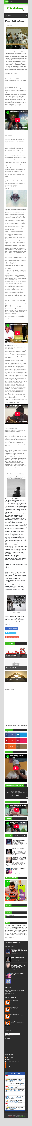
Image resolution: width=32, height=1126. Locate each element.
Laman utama (16, 725)
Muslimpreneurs (8, 994)
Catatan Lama (24, 725)
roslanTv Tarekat (10, 1066)
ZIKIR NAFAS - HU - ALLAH (17, 980)
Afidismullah (14, 1000)
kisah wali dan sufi (18, 927)
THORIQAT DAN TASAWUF (13, 1061)
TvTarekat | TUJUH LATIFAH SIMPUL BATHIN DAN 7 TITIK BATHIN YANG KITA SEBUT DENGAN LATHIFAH (18, 965)
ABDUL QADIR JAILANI (19, 933)
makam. (6, 937)
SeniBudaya (18, 931)
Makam (6, 935)
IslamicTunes (22, 1116)
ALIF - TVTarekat (12, 1087)
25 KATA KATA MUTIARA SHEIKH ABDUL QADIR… (15, 1084)
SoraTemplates (10, 1116)
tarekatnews (10, 931)
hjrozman (9, 1065)
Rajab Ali (8, 1059)
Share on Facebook (12, 628)
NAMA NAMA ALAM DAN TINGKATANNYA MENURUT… (12, 1077)
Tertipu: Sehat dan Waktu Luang (17, 2)
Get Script (10, 1110)
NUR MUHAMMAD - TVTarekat (17, 1104)
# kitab (9, 933)
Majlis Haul (11, 934)
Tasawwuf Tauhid (8, 25)
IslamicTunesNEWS (9, 993)
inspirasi (18, 934)
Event (25, 931)
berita (25, 930)
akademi (20, 930)
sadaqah (11, 937)
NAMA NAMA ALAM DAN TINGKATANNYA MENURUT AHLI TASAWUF (19, 950)
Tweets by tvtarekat (9, 915)
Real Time (14, 1110)
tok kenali (12, 935)
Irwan (13, 1021)
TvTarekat (9, 1063)
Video (6, 934)
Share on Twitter (12, 632)
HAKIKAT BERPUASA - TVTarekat (15, 1094)
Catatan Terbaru (8, 725)
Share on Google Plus (13, 637)
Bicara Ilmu (10, 926)
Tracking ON (19, 1110)
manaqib (23, 934)
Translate (16, 1035)
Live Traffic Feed (15, 1073)
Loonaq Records (10, 1057)
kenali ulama (20, 928)
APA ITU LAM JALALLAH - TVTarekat (13, 1090)
